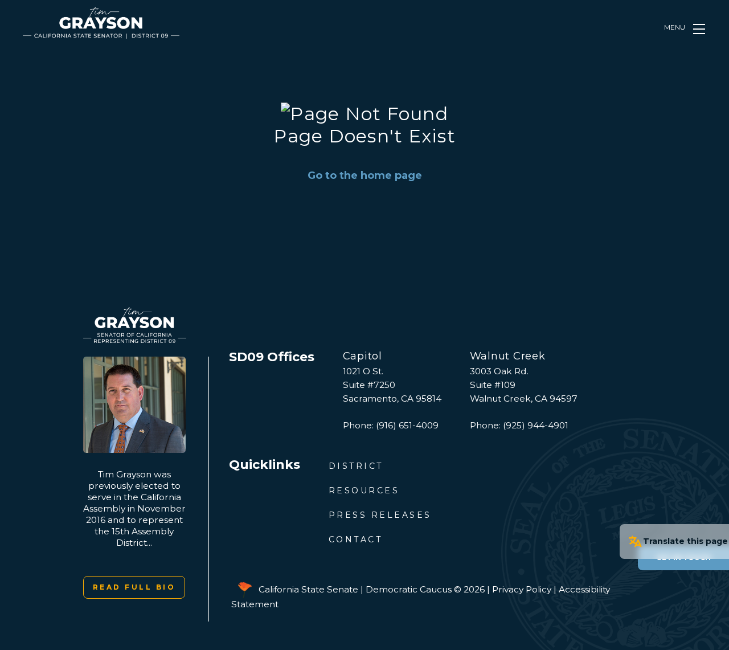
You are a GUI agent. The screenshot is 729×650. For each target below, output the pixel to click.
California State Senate (308, 589)
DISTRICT (356, 466)
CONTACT (356, 539)
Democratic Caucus (409, 589)
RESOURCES (364, 490)
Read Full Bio (134, 587)
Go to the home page (365, 175)
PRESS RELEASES (380, 515)
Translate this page (685, 541)
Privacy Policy (521, 589)
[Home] (101, 23)
